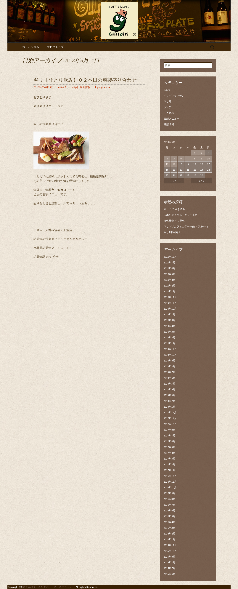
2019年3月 (169, 331)
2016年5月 (169, 516)
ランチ (167, 107)
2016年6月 (169, 510)
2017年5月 (169, 447)
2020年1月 (169, 291)
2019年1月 (169, 343)
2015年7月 (169, 568)
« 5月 (174, 181)
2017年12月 (170, 412)
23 (201, 169)
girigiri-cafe (103, 87)
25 (167, 175)
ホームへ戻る (30, 47)
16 (201, 164)
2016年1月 (169, 539)
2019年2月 (169, 337)
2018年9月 (169, 360)
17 (208, 164)
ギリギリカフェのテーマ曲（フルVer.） (186, 226)
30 (201, 175)
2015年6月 (169, 574)
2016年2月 (169, 533)
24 (208, 169)
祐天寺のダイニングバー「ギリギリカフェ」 (48, 587)
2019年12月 (170, 297)
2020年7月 (169, 262)
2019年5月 (169, 320)
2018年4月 (169, 389)
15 (194, 164)
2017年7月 (169, 435)
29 (194, 175)
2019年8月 (169, 314)
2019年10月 (170, 308)
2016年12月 (170, 476)
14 (187, 164)
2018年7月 (169, 372)
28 (187, 175)
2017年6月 (169, 441)
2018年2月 (169, 401)
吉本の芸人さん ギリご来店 (180, 215)
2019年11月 (170, 303)
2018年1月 (169, 406)
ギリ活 (167, 101)
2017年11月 (170, 418)
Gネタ (63, 87)
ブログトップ (55, 47)
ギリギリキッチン (174, 95)
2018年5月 (169, 383)
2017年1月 (169, 470)
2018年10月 (170, 354)
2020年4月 (169, 279)
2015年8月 (169, 562)
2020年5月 (169, 274)
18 (167, 169)
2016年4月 (169, 522)
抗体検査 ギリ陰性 (174, 220)
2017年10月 (170, 424)
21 (187, 169)
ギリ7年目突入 (172, 232)
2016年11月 (170, 481)
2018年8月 (169, 366)
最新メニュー (171, 118)
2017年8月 (169, 429)
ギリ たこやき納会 (174, 209)
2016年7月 (169, 504)
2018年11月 (170, 349)
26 (174, 175)
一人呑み (73, 87)
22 (194, 169)
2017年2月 (169, 464)
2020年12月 (170, 256)
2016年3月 (169, 527)
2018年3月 (169, 395)
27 (181, 175)
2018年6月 (169, 378)
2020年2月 (169, 285)
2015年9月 (169, 556)
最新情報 (85, 87)
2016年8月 (169, 499)
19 (174, 169)
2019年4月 (169, 326)
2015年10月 (170, 551)
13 (181, 164)
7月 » (201, 181)
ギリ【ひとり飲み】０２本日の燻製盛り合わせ (85, 80)
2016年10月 (170, 487)
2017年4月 (169, 452)
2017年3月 (169, 458)
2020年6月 (169, 268)
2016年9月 (169, 493)
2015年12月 (170, 545)
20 (181, 169)
